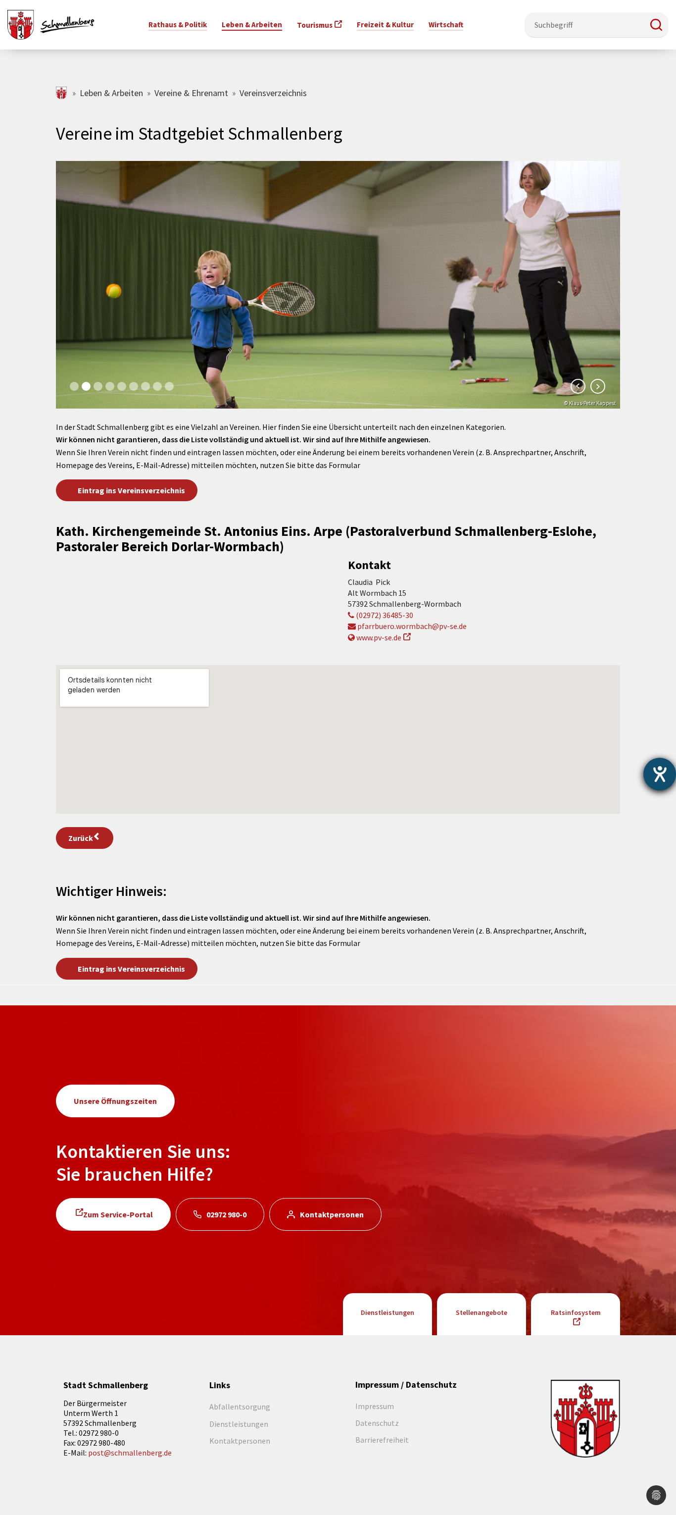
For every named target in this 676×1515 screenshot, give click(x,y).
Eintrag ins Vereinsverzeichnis (131, 490)
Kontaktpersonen (332, 1214)
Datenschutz (377, 1423)
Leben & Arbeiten (111, 93)
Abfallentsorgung (239, 1406)
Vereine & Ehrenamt (191, 93)
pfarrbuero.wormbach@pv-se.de (411, 626)
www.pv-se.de (378, 637)
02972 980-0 (226, 1214)
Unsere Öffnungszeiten (115, 1101)
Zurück (80, 838)
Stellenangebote (481, 1312)
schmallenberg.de (62, 93)
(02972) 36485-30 (383, 615)
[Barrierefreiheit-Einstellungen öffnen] (659, 774)
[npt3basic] (51, 24)
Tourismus (315, 25)
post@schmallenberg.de (130, 1453)
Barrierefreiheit (382, 1440)
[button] (656, 25)
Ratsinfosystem (576, 1312)
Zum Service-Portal (118, 1214)
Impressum (374, 1406)
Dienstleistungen (387, 1312)
